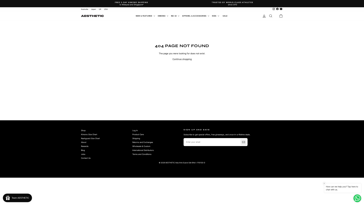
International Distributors (143, 150)
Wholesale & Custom (141, 146)
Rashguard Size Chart (90, 138)
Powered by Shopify (182, 167)
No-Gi (174, 16)
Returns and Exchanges (142, 142)
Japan (93, 9)
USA (106, 9)
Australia (84, 9)
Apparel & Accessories (194, 16)
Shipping (136, 138)
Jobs (83, 154)
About (83, 142)
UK (100, 9)
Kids (214, 16)
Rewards (84, 146)
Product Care (138, 134)
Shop (83, 130)
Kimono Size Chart (89, 134)
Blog (83, 150)
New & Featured (144, 16)
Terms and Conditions (141, 154)
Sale (225, 16)
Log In (135, 130)
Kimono (162, 16)
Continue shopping (182, 59)
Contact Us (86, 158)
